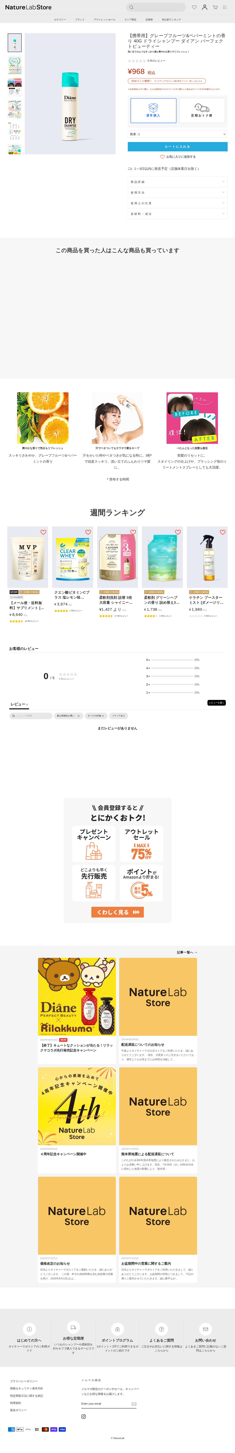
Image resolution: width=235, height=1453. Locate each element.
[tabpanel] (117, 740)
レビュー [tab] (19, 704)
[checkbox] (118, 716)
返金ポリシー (18, 1410)
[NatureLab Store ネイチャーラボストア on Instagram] (83, 1416)
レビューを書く (216, 702)
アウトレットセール (104, 19)
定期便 (149, 19)
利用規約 (15, 1402)
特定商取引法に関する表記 (26, 1395)
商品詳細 (138, 181)
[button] (172, 660)
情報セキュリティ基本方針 (26, 1388)
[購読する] (134, 1404)
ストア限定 (130, 19)
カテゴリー (60, 19)
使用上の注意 (141, 203)
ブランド (80, 19)
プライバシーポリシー (24, 1381)
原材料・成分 (141, 213)
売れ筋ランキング (171, 19)
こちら (199, 81)
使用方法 (138, 192)
